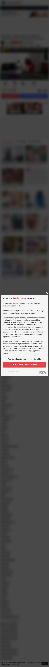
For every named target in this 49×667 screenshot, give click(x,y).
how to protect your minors (11, 372)
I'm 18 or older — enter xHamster (24, 365)
